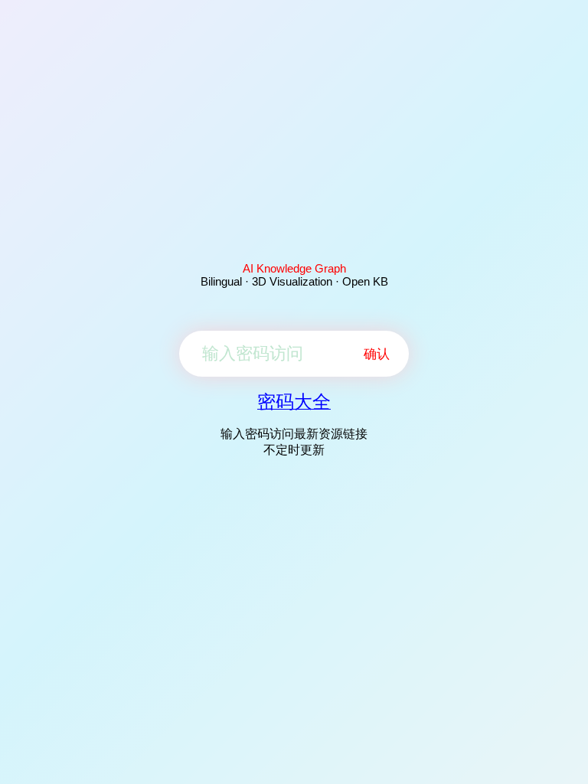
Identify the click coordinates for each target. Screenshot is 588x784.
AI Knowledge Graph (294, 268)
